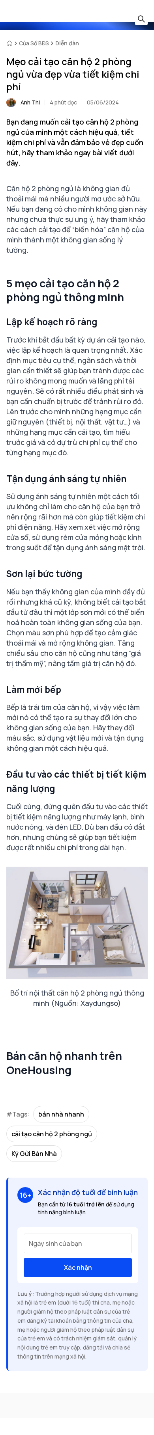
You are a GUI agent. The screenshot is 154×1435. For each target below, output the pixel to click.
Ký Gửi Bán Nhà (34, 1153)
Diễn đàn (67, 43)
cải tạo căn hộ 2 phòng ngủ (51, 1134)
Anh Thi (30, 102)
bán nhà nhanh (61, 1114)
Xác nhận (78, 1267)
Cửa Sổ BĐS (34, 43)
